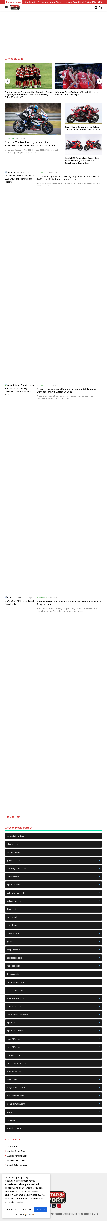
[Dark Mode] (96, 7)
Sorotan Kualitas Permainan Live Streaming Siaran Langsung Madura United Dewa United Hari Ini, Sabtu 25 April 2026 (28, 94)
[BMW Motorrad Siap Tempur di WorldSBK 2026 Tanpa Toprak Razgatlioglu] (20, 700)
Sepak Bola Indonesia (17, 1165)
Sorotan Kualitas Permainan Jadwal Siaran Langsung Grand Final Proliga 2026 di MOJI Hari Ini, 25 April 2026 (54, 2)
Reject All (27, 1209)
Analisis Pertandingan (17, 1156)
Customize (12, 1209)
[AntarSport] (14, 7)
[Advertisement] (53, 31)
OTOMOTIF (10, 138)
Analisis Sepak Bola (16, 1151)
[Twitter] (54, 1206)
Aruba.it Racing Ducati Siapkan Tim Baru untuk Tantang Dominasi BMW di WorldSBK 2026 (66, 390)
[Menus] (7, 7)
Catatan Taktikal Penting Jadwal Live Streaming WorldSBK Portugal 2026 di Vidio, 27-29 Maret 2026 (31, 145)
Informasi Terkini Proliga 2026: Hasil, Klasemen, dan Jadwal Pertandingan (77, 93)
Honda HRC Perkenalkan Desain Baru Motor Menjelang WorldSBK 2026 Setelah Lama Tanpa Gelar (82, 160)
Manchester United (16, 1160)
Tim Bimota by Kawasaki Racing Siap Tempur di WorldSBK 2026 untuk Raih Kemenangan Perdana (68, 178)
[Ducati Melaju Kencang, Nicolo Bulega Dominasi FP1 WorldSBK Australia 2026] (83, 113)
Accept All (41, 1209)
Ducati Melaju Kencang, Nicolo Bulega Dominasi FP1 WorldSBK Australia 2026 (82, 128)
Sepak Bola (12, 1146)
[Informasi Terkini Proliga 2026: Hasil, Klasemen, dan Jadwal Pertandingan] (78, 76)
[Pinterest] (59, 1206)
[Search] (100, 7)
